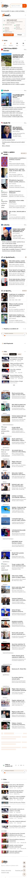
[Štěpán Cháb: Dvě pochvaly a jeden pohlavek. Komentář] (5, 464)
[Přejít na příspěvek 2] (4, 335)
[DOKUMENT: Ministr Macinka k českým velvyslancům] (5, 544)
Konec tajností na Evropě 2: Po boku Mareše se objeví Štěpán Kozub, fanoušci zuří (17, 271)
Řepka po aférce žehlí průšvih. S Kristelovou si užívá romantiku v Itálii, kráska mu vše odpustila (18, 714)
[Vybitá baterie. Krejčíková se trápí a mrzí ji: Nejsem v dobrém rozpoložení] (4, 319)
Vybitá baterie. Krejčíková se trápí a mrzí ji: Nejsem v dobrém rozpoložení (17, 316)
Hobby (19, 354)
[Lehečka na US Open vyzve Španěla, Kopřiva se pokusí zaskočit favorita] (5, 498)
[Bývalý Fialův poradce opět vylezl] (5, 555)
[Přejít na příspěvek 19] (23, 335)
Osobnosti (5, 354)
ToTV (23, 45)
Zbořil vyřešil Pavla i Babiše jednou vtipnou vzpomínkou (18, 440)
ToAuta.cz (4, 45)
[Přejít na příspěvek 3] (5, 335)
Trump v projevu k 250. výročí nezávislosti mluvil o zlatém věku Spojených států (18, 567)
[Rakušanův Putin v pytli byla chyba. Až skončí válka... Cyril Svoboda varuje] (4, 173)
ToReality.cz (11, 45)
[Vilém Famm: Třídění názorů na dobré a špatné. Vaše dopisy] (5, 578)
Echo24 (6, 90)
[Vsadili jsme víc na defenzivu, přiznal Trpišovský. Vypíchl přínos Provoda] (4, 297)
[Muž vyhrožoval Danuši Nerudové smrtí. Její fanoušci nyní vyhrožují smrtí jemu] (6, 132)
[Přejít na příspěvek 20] (24, 335)
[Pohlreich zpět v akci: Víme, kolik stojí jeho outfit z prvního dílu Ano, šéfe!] (5, 487)
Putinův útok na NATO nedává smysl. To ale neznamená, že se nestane (19, 230)
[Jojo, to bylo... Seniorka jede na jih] (4, 215)
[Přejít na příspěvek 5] (8, 335)
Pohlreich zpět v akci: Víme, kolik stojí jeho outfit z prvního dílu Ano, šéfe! (18, 487)
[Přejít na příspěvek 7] (10, 335)
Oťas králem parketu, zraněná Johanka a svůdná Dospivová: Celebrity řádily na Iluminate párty (17, 263)
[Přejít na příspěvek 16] (20, 335)
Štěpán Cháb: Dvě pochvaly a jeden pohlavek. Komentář (17, 463)
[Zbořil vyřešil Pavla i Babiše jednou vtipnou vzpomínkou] (5, 441)
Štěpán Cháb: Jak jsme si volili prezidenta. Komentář (19, 689)
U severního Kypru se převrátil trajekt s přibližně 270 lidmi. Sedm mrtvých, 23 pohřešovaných (19, 521)
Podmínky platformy (20, 870)
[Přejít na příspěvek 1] (3, 335)
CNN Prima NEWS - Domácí (10, 49)
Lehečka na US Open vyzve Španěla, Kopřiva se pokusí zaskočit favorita (19, 497)
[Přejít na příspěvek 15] (19, 335)
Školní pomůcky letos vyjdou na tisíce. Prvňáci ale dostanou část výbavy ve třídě (18, 395)
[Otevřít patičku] (5, 877)
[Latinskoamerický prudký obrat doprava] (5, 532)
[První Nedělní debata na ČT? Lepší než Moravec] (6, 99)
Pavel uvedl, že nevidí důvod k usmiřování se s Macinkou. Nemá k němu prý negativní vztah (18, 635)
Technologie (13, 354)
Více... (25, 49)
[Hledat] (24, 6)
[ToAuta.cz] (4, 43)
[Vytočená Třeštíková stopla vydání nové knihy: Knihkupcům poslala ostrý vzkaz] (5, 601)
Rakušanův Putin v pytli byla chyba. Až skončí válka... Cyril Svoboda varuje (17, 170)
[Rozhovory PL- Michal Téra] (5, 669)
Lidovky (6, 225)
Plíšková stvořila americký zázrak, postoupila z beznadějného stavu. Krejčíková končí (17, 306)
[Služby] (24, 862)
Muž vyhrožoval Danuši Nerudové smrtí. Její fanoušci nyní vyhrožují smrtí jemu (18, 129)
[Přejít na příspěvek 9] (12, 335)
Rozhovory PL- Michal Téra (19, 669)
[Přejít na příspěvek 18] (22, 335)
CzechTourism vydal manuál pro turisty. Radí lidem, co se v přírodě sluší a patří (18, 56)
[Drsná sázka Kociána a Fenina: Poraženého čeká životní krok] (4, 282)
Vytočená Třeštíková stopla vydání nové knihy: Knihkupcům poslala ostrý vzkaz (19, 601)
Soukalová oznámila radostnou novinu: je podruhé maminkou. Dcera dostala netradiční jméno (19, 624)
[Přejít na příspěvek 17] (21, 335)
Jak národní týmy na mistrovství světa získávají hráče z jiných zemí (19, 452)
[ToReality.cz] (10, 43)
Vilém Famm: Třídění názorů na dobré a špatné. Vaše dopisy (19, 577)
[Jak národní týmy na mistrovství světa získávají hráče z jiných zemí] (5, 452)
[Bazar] (17, 43)
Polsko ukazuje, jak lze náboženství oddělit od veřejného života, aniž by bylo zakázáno (18, 658)
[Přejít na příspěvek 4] (7, 335)
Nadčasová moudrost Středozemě (14, 192)
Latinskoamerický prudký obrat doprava (18, 530)
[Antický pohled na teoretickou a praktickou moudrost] (4, 162)
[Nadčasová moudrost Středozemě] (4, 194)
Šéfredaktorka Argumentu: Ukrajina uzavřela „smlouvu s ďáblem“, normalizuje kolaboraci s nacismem (17, 182)
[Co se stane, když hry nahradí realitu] (5, 680)
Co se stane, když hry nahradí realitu (17, 678)
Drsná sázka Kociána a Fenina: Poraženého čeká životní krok (17, 280)
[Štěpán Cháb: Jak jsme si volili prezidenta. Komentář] (5, 691)
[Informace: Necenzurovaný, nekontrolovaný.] (25, 329)
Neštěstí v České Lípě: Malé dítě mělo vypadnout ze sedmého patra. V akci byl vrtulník (19, 510)
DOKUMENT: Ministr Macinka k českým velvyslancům (17, 543)
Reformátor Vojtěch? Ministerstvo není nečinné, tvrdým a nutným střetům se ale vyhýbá (19, 475)
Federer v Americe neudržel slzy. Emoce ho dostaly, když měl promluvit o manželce (18, 725)
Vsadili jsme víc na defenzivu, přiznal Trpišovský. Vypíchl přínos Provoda (17, 296)
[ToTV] (23, 43)
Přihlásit (19, 34)
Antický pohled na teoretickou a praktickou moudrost (17, 158)
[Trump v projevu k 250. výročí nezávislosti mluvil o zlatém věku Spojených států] (5, 567)
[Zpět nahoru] (24, 874)
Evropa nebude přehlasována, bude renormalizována (17, 429)
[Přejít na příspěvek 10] (13, 335)
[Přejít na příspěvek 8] (11, 335)
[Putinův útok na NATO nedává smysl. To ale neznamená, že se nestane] (6, 233)
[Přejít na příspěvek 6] (9, 335)
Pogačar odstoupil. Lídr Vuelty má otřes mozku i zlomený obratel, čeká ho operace (18, 703)
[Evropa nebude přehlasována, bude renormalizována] (5, 430)
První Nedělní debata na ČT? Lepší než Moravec (18, 96)
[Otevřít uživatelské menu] (1, 3)
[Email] (24, 866)
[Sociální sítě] (24, 870)
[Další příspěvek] (24, 334)
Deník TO (6, 123)
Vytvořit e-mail (8, 34)
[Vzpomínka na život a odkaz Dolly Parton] (4, 204)
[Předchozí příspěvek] (3, 334)
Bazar (17, 45)
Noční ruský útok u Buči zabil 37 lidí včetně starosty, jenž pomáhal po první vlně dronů (19, 589)
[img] (6, 15)
